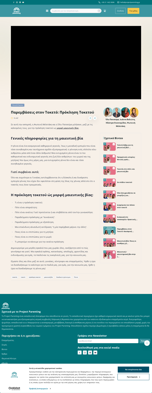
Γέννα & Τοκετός (17, 105)
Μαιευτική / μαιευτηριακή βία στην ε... (126, 254)
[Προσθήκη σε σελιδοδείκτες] (90, 118)
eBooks (5, 363)
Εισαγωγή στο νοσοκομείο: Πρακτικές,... (127, 218)
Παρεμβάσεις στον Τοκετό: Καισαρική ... (125, 230)
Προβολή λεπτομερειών (38, 389)
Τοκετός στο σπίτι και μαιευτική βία (126, 170)
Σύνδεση (120, 11)
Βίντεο (4, 349)
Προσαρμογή (132, 377)
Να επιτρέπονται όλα (133, 369)
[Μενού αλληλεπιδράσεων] (147, 343)
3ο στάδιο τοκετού (124, 182)
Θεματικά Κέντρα (9, 358)
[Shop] (104, 10)
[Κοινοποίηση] (95, 118)
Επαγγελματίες (8, 340)
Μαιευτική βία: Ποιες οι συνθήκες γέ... (126, 242)
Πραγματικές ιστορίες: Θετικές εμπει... (126, 158)
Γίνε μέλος (133, 11)
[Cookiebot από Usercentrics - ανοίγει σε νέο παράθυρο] (14, 388)
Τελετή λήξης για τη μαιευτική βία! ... (125, 146)
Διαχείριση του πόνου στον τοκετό (126, 206)
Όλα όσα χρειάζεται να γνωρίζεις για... (126, 194)
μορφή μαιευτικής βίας (68, 128)
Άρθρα (4, 354)
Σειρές (4, 345)
